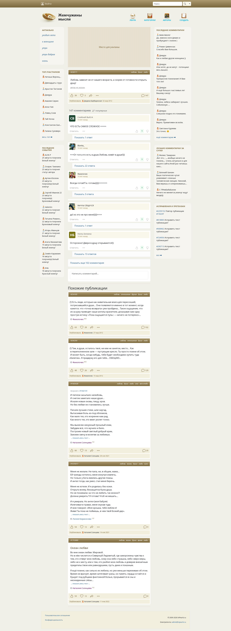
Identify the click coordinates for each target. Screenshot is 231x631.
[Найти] (185, 4)
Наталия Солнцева (82, 442)
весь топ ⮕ (47, 137)
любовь (134, 72)
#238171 (74, 72)
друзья (134, 294)
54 (76, 527)
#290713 (160, 246)
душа (140, 72)
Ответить (74, 131)
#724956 (160, 237)
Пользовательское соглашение (57, 615)
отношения (125, 294)
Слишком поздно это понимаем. (171, 113)
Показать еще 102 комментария (87, 262)
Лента (133, 15)
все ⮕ (159, 255)
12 (86, 527)
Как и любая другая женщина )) (171, 58)
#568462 (160, 228)
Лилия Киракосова (82, 518)
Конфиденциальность (54, 620)
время (140, 540)
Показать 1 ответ (83, 137)
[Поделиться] (90, 95)
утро (44, 48)
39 (76, 95)
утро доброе (48, 54)
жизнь (129, 464)
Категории (150, 15)
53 (76, 596)
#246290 (74, 341)
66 (76, 450)
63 (76, 327)
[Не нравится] (147, 131)
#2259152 (160, 211)
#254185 (74, 294)
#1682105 (83, 391)
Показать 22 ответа (84, 165)
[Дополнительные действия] (97, 95)
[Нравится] (71, 95)
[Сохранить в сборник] (81, 95)
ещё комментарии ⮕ (166, 137)
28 (86, 327)
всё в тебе (144, 384)
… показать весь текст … (80, 438)
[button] (109, 263)
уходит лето (48, 35)
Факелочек (78, 319)
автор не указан (77, 87)
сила (146, 464)
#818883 (160, 220)
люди (146, 72)
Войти (48, 3)
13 (86, 450)
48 (76, 370)
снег (136, 384)
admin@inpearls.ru (179, 622)
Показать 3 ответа (84, 194)
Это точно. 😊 (162, 131)
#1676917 (74, 464)
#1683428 (74, 384)
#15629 (159, 214)
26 (86, 370)
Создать (184, 15)
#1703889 (74, 540)
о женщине (48, 41)
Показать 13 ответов (85, 254)
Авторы (167, 15)
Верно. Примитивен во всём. (169, 122)
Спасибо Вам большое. (167, 49)
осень (45, 60)
